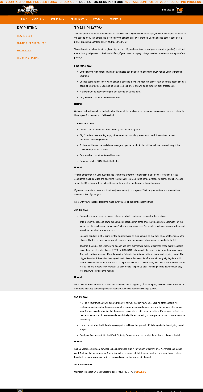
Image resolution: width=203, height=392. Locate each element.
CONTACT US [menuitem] (115, 19)
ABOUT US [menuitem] (38, 19)
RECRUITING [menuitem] (58, 19)
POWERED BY (172, 9)
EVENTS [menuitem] (98, 19)
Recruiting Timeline (28, 57)
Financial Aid (24, 50)
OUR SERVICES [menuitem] (79, 19)
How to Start (24, 35)
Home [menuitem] (24, 19)
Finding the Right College (31, 43)
